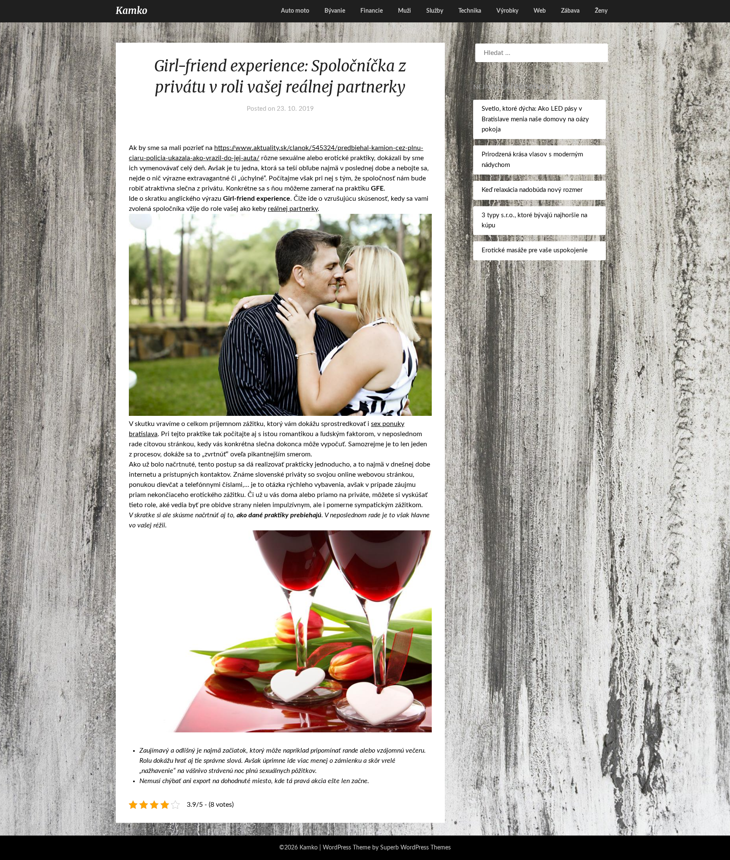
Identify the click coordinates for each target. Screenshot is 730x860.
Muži (404, 11)
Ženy (601, 11)
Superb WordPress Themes (415, 848)
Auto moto (295, 11)
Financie (371, 11)
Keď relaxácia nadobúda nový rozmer (532, 190)
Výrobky (507, 11)
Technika (469, 11)
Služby (434, 11)
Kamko (131, 10)
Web (540, 11)
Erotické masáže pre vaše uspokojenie (535, 250)
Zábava (570, 11)
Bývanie (334, 11)
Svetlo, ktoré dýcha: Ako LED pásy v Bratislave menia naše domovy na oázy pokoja (535, 119)
